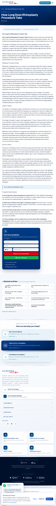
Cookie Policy (13, 502)
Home (2, 9)
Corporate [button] (7, 412)
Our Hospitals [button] (9, 407)
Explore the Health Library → (9, 311)
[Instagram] (7, 423)
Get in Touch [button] (8, 416)
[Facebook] (3, 423)
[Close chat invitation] (22, 485)
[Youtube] (11, 423)
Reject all (41, 498)
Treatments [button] (8, 403)
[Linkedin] (15, 423)
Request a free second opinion (21, 253)
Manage (35, 498)
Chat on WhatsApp (22, 257)
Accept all (49, 498)
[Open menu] (52, 3)
